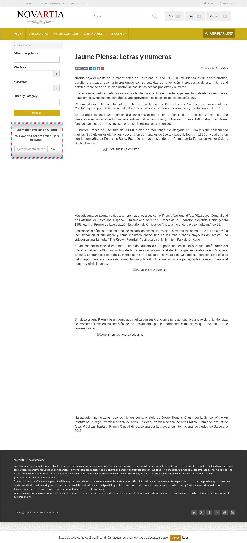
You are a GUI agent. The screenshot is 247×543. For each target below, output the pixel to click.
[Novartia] (66, 16)
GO (53, 148)
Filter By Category (25, 96)
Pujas (194, 16)
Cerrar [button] (175, 537)
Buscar (36, 113)
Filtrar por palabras (26, 53)
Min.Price (20, 67)
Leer (185, 537)
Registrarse (228, 3)
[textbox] (16, 102)
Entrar (210, 3)
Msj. (173, 16)
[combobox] (37, 102)
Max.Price (20, 81)
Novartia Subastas (216, 68)
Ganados (218, 16)
